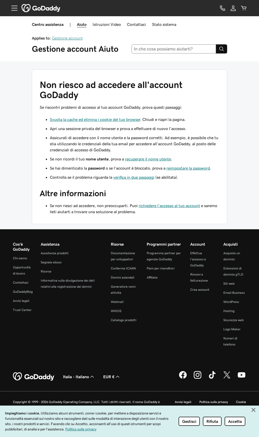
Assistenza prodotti (55, 253)
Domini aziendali (122, 277)
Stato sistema (164, 24)
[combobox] (174, 49)
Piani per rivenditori (161, 268)
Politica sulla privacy (213, 402)
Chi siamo (20, 258)
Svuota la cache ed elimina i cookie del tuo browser (95, 119)
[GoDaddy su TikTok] (212, 378)
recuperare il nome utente (148, 159)
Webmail (117, 301)
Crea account (199, 289)
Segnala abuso (51, 262)
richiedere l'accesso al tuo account (169, 206)
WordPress (231, 301)
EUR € (109, 377)
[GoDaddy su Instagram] (197, 378)
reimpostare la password (188, 168)
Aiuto (82, 24)
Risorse (46, 271)
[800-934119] (222, 8)
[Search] (221, 48)
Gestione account (67, 38)
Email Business (234, 292)
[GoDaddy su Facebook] (182, 378)
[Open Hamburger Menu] (12, 8)
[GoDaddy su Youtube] (241, 378)
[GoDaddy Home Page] (34, 376)
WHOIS (116, 311)
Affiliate (152, 277)
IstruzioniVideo (107, 24)
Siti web (228, 283)
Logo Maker (232, 329)
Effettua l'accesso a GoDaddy (198, 259)
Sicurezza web (233, 320)
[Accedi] (233, 8)
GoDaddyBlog (23, 291)
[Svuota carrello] (243, 8)
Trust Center (22, 310)
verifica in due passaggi (133, 177)
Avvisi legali (21, 300)
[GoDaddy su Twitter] (226, 378)
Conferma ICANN (123, 268)
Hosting (228, 311)
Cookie (241, 402)
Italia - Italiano (76, 377)
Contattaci (136, 24)
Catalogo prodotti (123, 320)
